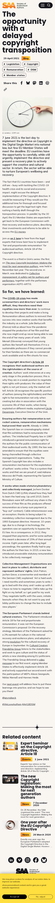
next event (13, 684)
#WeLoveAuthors (12, 704)
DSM (33, 69)
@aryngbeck (9, 697)
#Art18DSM (28, 704)
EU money (20, 231)
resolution (15, 641)
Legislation (13, 64)
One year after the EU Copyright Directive (36, 826)
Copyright (32, 64)
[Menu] (43, 5)
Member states (15, 75)
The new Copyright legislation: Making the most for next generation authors (36, 787)
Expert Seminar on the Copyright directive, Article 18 (36, 748)
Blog (25, 58)
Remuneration (14, 69)
